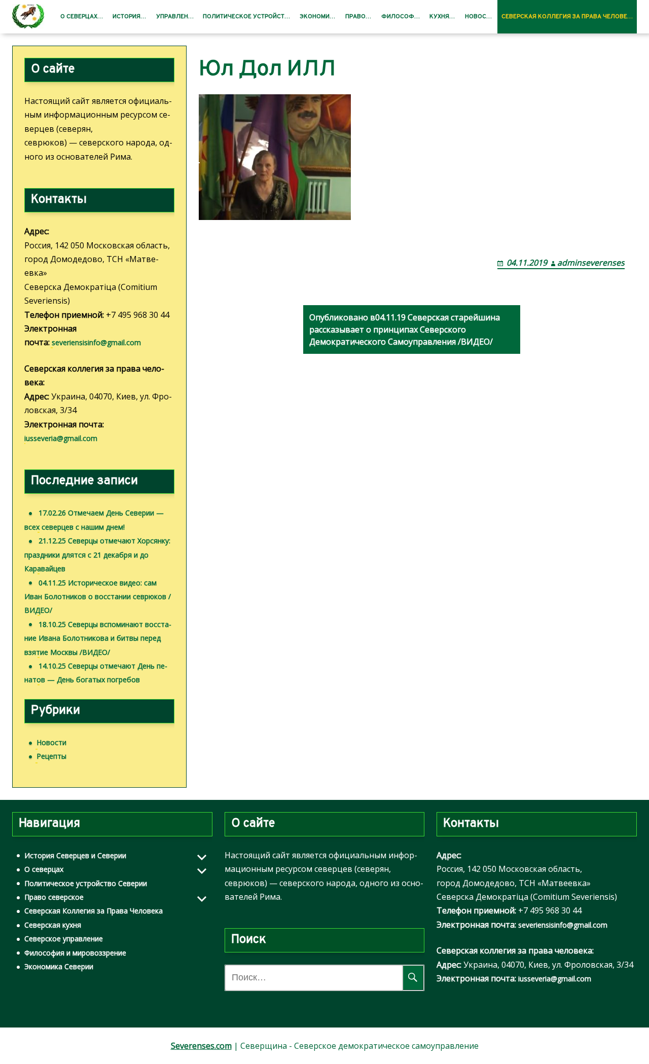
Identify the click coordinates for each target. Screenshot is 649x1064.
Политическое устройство (248, 17)
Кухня (439, 17)
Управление (176, 17)
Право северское (54, 897)
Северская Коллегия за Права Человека (568, 17)
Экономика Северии (58, 966)
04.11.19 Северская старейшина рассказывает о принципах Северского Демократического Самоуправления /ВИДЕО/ (404, 329)
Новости (479, 17)
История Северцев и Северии (75, 855)
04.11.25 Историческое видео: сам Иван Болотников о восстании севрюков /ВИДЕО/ (97, 596)
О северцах (78, 17)
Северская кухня (52, 925)
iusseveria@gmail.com (60, 438)
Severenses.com (201, 1045)
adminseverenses (591, 262)
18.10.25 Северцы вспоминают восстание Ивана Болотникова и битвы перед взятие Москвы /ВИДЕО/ (97, 638)
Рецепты (51, 756)
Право (355, 17)
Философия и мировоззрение (75, 953)
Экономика (319, 17)
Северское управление (63, 938)
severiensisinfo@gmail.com (96, 342)
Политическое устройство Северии (85, 883)
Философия (401, 17)
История (126, 17)
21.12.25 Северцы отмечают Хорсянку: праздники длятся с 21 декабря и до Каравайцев (97, 554)
